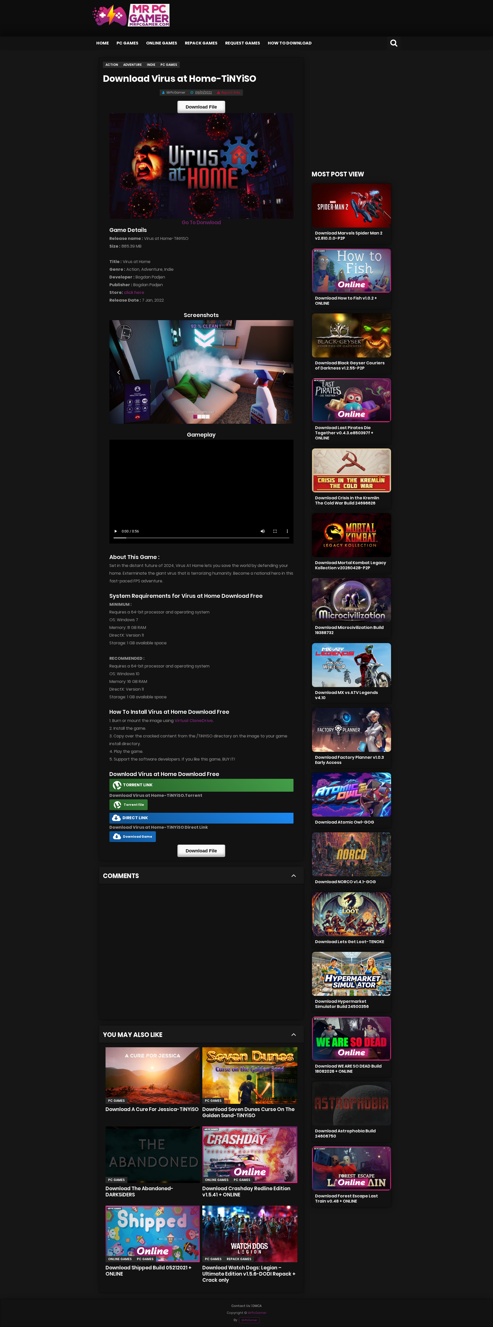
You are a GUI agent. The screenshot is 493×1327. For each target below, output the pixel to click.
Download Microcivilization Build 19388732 (349, 630)
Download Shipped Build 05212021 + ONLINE (149, 1270)
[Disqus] (201, 953)
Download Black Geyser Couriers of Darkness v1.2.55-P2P (350, 365)
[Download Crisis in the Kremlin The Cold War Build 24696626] (351, 470)
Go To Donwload (201, 222)
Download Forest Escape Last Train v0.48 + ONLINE (346, 1198)
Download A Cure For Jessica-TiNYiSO (152, 1109)
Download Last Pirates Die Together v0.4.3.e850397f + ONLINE (344, 433)
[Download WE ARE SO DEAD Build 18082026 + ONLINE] (351, 1039)
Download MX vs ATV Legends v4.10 (346, 695)
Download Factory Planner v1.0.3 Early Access (349, 759)
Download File (201, 107)
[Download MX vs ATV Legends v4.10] (351, 665)
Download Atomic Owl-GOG (344, 822)
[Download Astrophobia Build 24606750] (351, 1103)
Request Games (242, 43)
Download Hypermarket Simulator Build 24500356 (342, 1003)
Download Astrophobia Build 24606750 (345, 1133)
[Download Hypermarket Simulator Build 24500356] (351, 974)
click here (134, 292)
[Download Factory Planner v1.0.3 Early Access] (351, 730)
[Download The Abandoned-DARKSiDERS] (153, 1154)
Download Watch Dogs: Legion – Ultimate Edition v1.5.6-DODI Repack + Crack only (249, 1274)
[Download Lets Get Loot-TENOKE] (351, 914)
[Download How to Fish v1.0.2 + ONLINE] (351, 271)
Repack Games (201, 43)
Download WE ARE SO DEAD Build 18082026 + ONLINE (348, 1068)
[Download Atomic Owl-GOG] (351, 795)
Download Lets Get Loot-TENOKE (349, 942)
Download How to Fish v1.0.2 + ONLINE (346, 300)
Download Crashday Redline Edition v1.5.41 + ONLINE (246, 1191)
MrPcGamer (249, 1320)
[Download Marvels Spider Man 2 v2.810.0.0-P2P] (351, 206)
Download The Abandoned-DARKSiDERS (139, 1191)
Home (102, 43)
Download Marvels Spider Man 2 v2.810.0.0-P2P (348, 235)
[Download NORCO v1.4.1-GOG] (351, 854)
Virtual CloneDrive (194, 721)
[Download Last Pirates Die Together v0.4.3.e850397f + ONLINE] (351, 400)
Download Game (137, 836)
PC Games (127, 43)
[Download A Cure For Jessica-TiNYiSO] (153, 1075)
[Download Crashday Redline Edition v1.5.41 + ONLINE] (249, 1154)
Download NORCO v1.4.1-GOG (345, 882)
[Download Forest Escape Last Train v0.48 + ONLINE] (351, 1168)
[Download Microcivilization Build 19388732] (351, 600)
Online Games (161, 43)
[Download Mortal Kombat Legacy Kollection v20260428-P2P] (351, 535)
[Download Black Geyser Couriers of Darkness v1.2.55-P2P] (351, 335)
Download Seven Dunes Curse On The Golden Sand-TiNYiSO (248, 1112)
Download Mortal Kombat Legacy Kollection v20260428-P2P (350, 565)
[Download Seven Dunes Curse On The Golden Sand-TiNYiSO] (249, 1075)
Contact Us (240, 1306)
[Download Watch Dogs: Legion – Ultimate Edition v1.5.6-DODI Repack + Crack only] (249, 1234)
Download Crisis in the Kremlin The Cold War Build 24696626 (347, 500)
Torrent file (134, 804)
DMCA (257, 1306)
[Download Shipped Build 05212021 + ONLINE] (153, 1234)
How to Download (290, 43)
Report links (230, 92)
